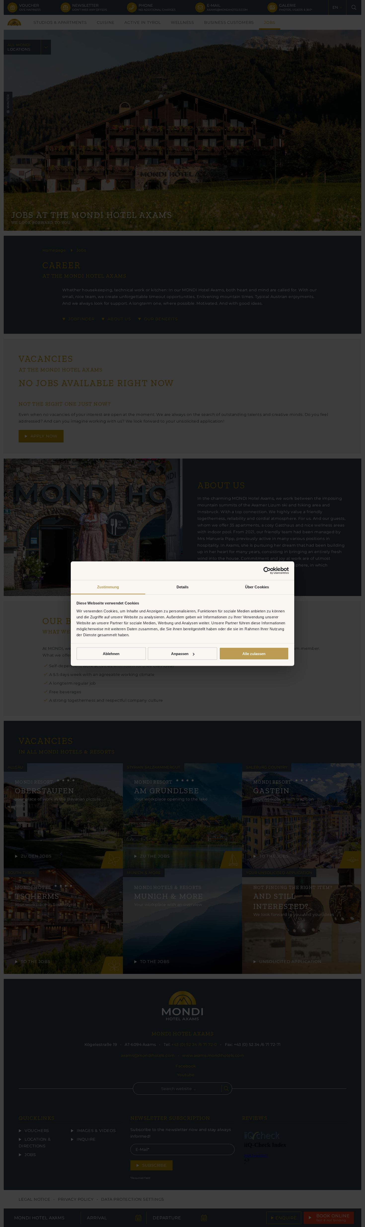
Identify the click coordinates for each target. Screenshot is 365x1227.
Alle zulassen (253, 654)
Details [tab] (183, 587)
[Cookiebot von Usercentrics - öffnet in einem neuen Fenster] (267, 570)
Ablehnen (111, 654)
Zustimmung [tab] (108, 587)
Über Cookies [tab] (257, 587)
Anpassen (179, 654)
